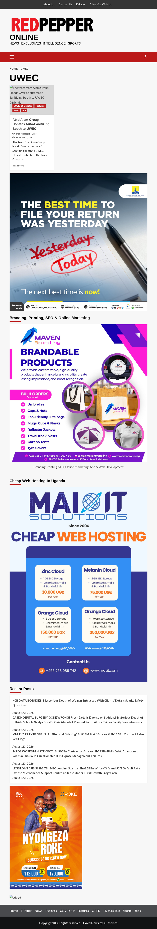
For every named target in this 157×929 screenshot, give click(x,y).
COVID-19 (67, 910)
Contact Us (65, 4)
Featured (40, 106)
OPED (96, 910)
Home (14, 910)
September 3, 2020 (24, 137)
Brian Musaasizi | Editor (26, 134)
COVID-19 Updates (23, 106)
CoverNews (91, 923)
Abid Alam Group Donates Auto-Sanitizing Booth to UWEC (30, 124)
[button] (13, 56)
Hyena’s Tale (111, 910)
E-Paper (81, 4)
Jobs (138, 910)
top (24, 110)
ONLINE (24, 37)
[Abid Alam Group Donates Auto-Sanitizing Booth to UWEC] (32, 99)
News (16, 110)
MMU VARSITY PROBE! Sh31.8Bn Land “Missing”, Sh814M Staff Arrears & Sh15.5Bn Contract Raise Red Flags (78, 737)
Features (83, 910)
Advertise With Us (101, 4)
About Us (49, 4)
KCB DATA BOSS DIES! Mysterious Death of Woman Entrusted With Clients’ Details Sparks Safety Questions (78, 703)
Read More (18, 165)
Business (51, 910)
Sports (127, 910)
